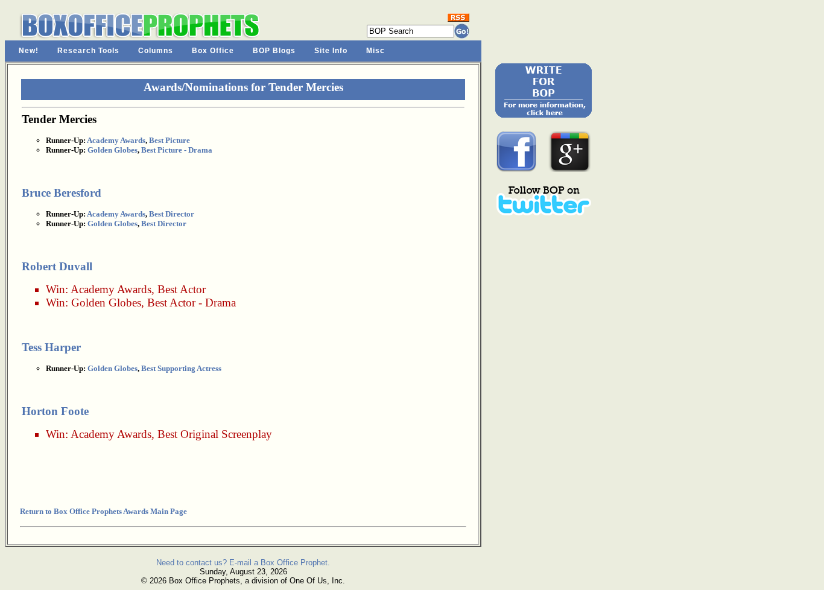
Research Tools (88, 50)
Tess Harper (51, 347)
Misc (375, 50)
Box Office (213, 50)
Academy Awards (116, 140)
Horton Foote (55, 411)
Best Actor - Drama (191, 302)
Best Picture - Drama (176, 149)
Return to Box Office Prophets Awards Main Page (103, 511)
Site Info (330, 50)
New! (29, 50)
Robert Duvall (57, 266)
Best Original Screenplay (214, 434)
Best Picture (169, 140)
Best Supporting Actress (181, 368)
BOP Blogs (274, 50)
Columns (155, 50)
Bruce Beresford (61, 192)
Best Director (171, 213)
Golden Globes (112, 149)
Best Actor (181, 289)
